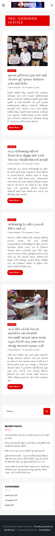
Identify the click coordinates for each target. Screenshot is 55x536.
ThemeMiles (44, 530)
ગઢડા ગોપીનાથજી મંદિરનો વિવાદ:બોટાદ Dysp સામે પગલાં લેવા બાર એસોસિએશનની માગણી (28, 155)
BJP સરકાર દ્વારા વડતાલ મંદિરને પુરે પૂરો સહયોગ (25, 451)
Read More (14, 128)
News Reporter (15, 87)
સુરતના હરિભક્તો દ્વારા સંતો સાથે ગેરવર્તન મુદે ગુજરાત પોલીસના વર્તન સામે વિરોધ (27, 79)
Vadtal (8, 505)
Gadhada (11, 70)
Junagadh (9, 500)
